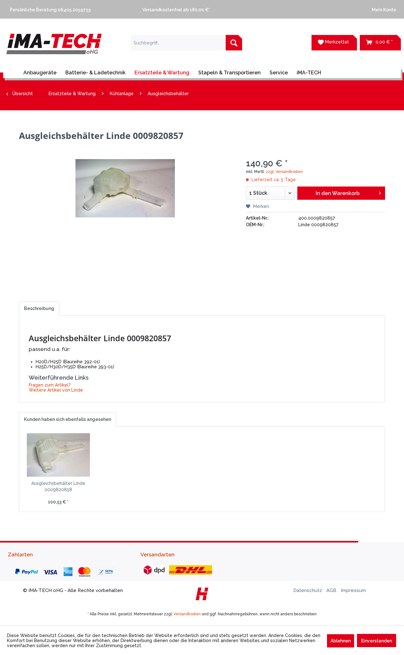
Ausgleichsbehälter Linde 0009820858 (58, 486)
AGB (332, 590)
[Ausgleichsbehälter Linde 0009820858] (58, 455)
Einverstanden (376, 640)
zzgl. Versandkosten (284, 171)
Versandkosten (187, 614)
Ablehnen (340, 640)
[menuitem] (69, 9)
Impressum (353, 590)
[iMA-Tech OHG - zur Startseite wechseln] (54, 48)
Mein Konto (383, 9)
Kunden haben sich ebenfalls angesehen (67, 419)
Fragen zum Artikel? (50, 385)
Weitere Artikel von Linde (56, 390)
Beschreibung (39, 308)
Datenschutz (308, 590)
